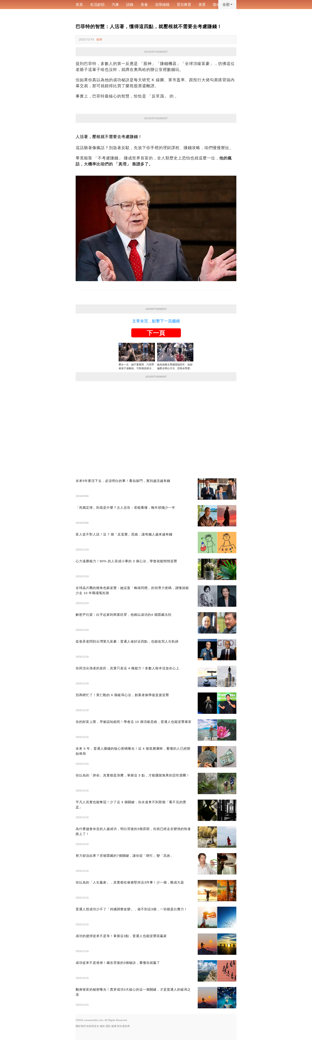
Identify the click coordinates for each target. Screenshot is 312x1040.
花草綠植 (162, 5)
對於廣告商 (123, 1026)
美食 (144, 5)
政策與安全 (92, 1026)
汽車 (115, 5)
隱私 (108, 1026)
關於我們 (81, 1026)
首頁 (79, 5)
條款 (102, 1026)
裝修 (216, 5)
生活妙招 (97, 5)
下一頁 (156, 332)
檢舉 (99, 39)
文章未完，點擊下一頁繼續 (156, 321)
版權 (113, 1026)
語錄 (129, 5)
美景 (202, 5)
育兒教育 (184, 5)
